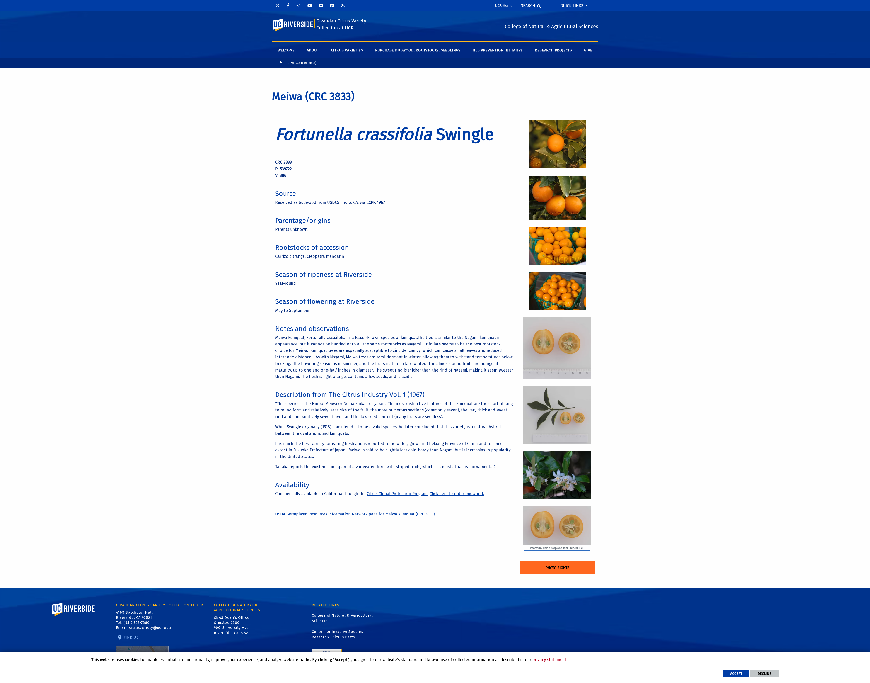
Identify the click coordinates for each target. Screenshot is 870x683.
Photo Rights (557, 568)
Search (528, 5)
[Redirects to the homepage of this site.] (280, 63)
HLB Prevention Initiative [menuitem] (498, 50)
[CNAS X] (277, 5)
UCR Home (503, 5)
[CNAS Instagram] (298, 5)
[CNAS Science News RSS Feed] (342, 5)
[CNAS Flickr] (321, 5)
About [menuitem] (313, 50)
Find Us (131, 637)
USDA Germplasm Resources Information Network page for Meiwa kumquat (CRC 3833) (355, 514)
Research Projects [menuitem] (553, 50)
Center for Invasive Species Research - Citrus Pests (337, 634)
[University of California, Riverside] (73, 616)
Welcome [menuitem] (286, 50)
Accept (736, 673)
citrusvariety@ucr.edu (150, 627)
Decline (764, 673)
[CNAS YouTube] (310, 5)
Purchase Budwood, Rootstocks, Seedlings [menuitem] (418, 50)
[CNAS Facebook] (288, 5)
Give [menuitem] (588, 50)
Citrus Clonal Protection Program (397, 493)
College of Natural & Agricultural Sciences (342, 618)
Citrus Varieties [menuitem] (347, 50)
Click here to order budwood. (457, 493)
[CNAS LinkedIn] (331, 5)
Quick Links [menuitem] (571, 5)
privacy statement (549, 659)
